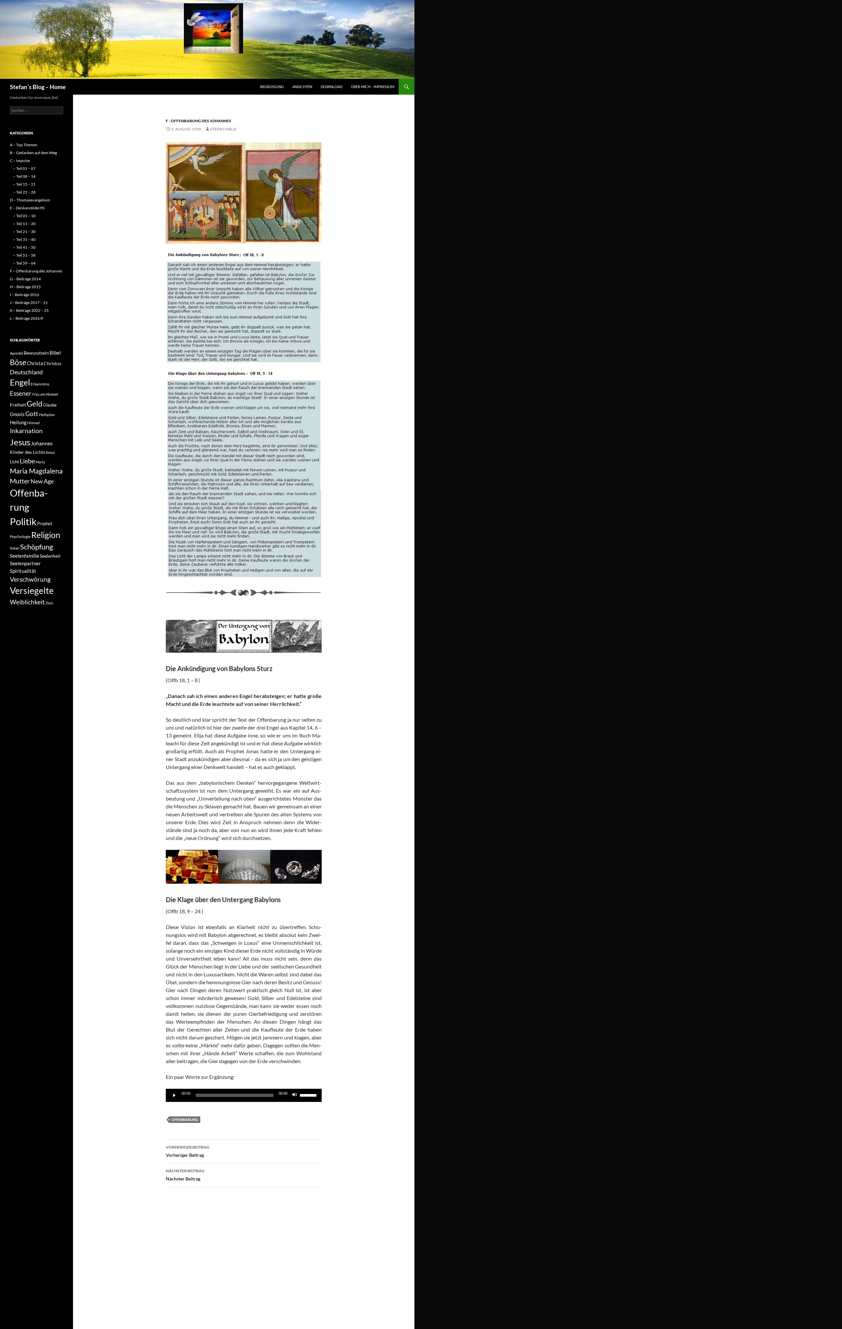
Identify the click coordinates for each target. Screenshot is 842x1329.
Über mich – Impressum (372, 86)
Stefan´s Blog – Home (38, 86)
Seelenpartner (25, 563)
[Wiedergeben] (174, 1095)
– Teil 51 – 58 (24, 255)
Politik (23, 521)
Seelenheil (50, 556)
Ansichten (302, 86)
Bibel (55, 353)
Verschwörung (30, 579)
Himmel (33, 423)
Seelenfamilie (24, 556)
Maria (40, 462)
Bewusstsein (36, 353)
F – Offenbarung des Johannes (36, 270)
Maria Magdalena (36, 471)
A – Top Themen (23, 144)
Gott (31, 413)
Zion (49, 602)
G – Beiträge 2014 (25, 278)
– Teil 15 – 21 (24, 184)
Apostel (16, 353)
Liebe (27, 461)
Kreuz (50, 452)
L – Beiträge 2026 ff (26, 318)
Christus (52, 363)
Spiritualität (23, 571)
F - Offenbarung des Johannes (198, 120)
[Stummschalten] (294, 1095)
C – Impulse (20, 160)
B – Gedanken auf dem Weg (33, 152)
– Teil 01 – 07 (24, 168)
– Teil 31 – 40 (24, 239)
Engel (20, 382)
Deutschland (26, 372)
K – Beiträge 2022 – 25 (29, 310)
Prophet (44, 523)
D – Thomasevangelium (30, 200)
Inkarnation (26, 430)
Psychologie (20, 536)
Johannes (42, 443)
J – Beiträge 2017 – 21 (29, 302)
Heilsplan (47, 414)
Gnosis (17, 414)
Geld (34, 403)
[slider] (309, 1095)
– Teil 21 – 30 (24, 231)
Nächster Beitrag (185, 1174)
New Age (42, 481)
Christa (35, 363)
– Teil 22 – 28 (24, 192)
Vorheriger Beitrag (188, 1151)
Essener (21, 393)
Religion (45, 535)
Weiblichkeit (27, 602)
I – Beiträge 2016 (24, 294)
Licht (14, 461)
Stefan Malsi (223, 129)
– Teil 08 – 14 (24, 176)
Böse (18, 362)
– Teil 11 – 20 (24, 223)
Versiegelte (32, 590)
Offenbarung (184, 1119)
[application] (244, 1095)
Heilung (18, 422)
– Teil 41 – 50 (24, 247)
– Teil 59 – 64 (24, 263)
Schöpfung (36, 546)
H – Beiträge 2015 (25, 286)
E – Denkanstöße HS (27, 207)
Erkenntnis (40, 384)
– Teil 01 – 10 (24, 215)
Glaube (50, 405)
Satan (14, 548)
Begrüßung (272, 86)
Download (331, 86)
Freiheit (18, 405)
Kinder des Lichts (27, 452)
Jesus (20, 442)
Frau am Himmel (45, 394)
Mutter (20, 481)
